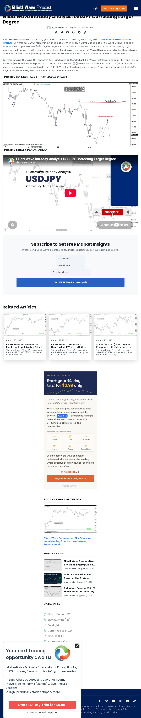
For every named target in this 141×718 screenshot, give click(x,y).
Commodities (60, 630)
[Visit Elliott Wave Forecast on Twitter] (106, 701)
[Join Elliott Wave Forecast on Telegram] (127, 701)
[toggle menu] (136, 8)
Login (94, 8)
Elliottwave (58, 641)
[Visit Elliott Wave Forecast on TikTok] (134, 701)
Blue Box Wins (59, 619)
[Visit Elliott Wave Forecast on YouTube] (113, 701)
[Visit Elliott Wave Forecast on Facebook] (99, 701)
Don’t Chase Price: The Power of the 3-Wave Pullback (77, 578)
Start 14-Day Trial (114, 8)
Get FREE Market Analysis (70, 282)
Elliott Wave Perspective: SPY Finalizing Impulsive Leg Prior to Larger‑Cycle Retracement (24, 347)
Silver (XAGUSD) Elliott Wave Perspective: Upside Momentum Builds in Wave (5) (114, 347)
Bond (53, 625)
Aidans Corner (60, 614)
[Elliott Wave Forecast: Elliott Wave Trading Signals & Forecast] (28, 8)
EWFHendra (61, 27)
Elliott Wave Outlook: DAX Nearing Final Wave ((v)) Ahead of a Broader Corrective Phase (69, 347)
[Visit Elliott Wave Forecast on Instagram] (120, 701)
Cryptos (56, 636)
